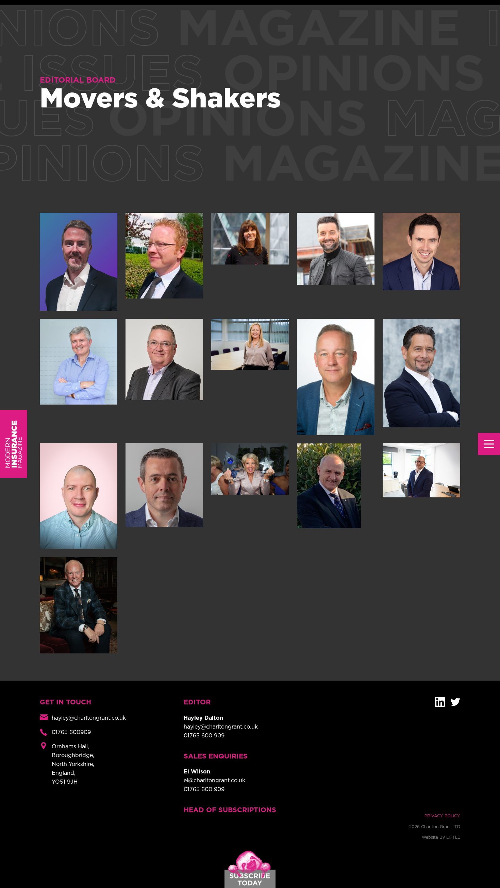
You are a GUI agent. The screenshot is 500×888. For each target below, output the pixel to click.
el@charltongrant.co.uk (214, 780)
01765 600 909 (204, 735)
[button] (489, 444)
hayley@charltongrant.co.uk (221, 727)
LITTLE (453, 837)
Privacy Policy (442, 816)
